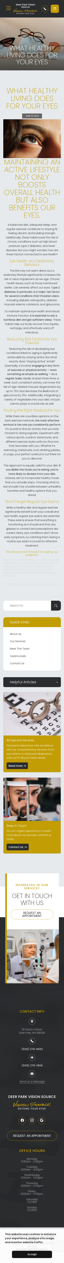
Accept (32, 1254)
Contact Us (17, 663)
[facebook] (22, 1120)
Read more (15, 766)
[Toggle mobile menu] (8, 8)
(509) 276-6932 (32, 1049)
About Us (15, 634)
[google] (41, 1120)
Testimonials (18, 656)
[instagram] (32, 1120)
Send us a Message (32, 1081)
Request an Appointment (32, 914)
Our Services (18, 641)
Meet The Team (20, 649)
